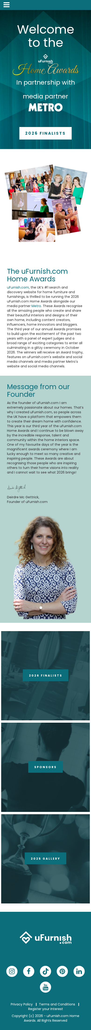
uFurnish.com (18, 287)
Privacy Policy (22, 1004)
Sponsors (45, 767)
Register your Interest (45, 1009)
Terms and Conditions (57, 1004)
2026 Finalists (45, 133)
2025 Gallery (45, 859)
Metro (36, 306)
